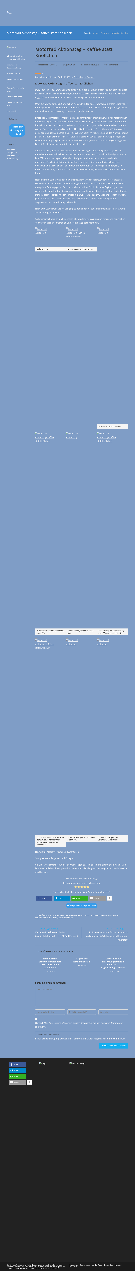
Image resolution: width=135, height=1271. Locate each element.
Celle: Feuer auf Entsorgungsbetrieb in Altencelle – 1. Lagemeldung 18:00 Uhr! (113, 963)
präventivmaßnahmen (109, 915)
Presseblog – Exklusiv (84, 77)
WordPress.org (12, 159)
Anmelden (11, 149)
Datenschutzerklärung (112, 1265)
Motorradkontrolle (74, 915)
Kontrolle (51, 915)
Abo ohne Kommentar (114, 1038)
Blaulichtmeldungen (90, 64)
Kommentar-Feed (14, 156)
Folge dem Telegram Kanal (18, 130)
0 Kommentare (111, 64)
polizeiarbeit (95, 915)
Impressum (73, 1265)
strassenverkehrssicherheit (46, 918)
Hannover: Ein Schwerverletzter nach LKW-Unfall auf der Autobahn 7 (50, 963)
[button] (44, 898)
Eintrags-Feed (12, 152)
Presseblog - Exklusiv (47, 64)
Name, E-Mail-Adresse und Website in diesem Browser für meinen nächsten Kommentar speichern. (79, 1024)
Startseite (87, 33)
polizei (86, 915)
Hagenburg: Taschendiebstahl (81, 960)
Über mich (73, 1266)
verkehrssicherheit (65, 918)
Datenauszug (85, 1265)
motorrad (61, 915)
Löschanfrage (97, 1265)
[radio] (75, 887)
